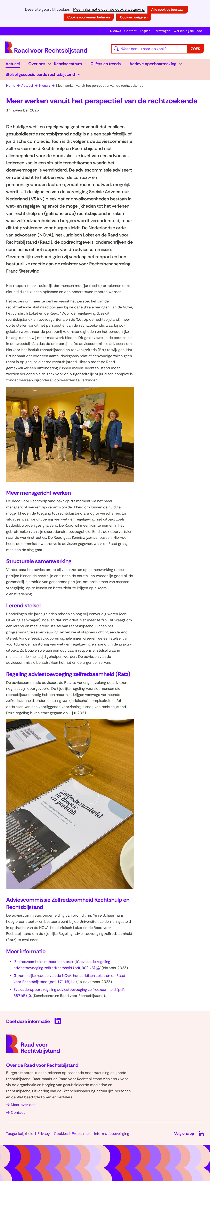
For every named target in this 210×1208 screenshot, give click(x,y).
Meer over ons (23, 1104)
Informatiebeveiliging (111, 1133)
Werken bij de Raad (187, 31)
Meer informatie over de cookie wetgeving (109, 9)
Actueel (13, 63)
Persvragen (162, 31)
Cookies (61, 1133)
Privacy (44, 1133)
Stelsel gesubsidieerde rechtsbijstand (40, 74)
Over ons (36, 63)
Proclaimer (81, 1133)
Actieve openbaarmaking (152, 63)
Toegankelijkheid (19, 1133)
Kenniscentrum (68, 63)
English (145, 31)
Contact (130, 31)
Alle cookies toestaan (168, 9)
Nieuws (115, 31)
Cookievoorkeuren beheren (88, 17)
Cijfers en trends (105, 63)
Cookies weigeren (134, 17)
